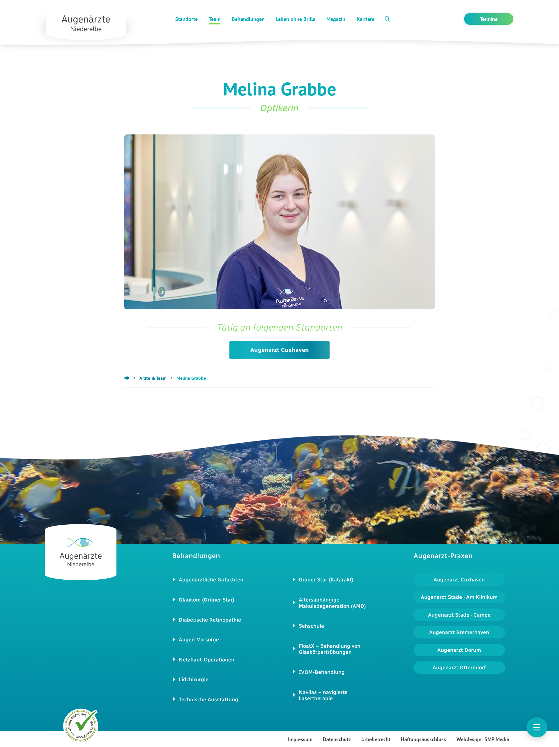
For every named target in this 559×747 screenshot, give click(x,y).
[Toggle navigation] (536, 727)
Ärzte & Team (153, 378)
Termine (489, 19)
